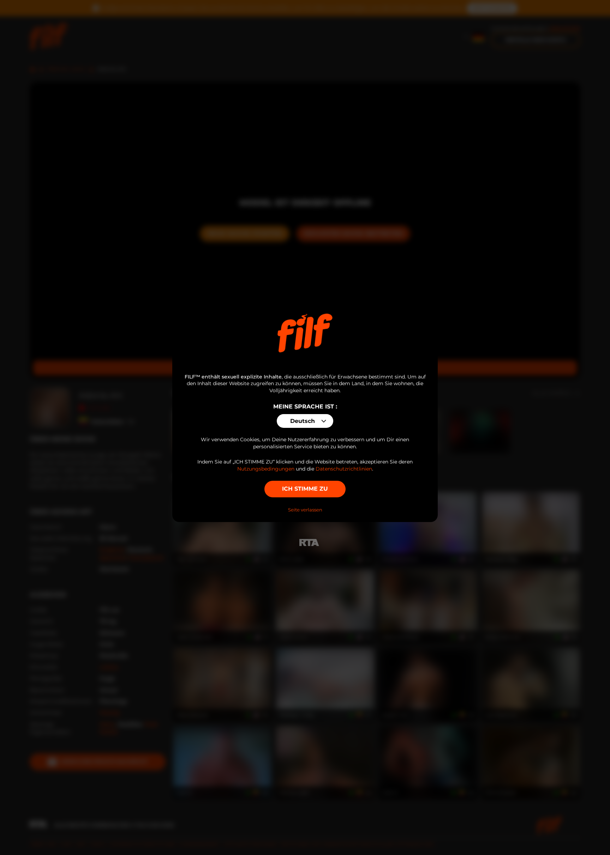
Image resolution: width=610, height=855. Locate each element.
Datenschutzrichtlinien (344, 469)
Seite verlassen (305, 510)
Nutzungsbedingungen (265, 469)
